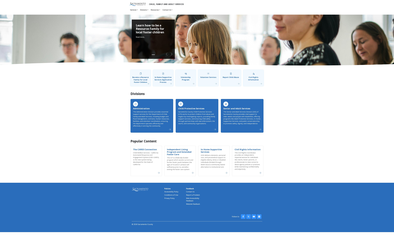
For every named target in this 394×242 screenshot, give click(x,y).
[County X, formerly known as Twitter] (248, 216)
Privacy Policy (169, 198)
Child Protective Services (191, 108)
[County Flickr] (259, 216)
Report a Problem (193, 195)
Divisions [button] (143, 10)
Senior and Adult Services (236, 108)
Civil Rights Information (253, 78)
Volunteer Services (208, 77)
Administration (141, 108)
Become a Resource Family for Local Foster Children (140, 79)
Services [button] (133, 10)
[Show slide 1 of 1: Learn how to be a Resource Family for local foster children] (153, 55)
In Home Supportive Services (211, 150)
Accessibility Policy (171, 192)
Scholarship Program (186, 78)
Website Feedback (193, 204)
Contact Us (190, 192)
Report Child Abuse (231, 77)
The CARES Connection (145, 149)
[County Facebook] (243, 216)
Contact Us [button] (167, 10)
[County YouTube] (254, 216)
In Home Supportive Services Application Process (163, 79)
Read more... (140, 37)
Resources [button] (155, 10)
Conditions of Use (171, 195)
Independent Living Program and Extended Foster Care (179, 152)
